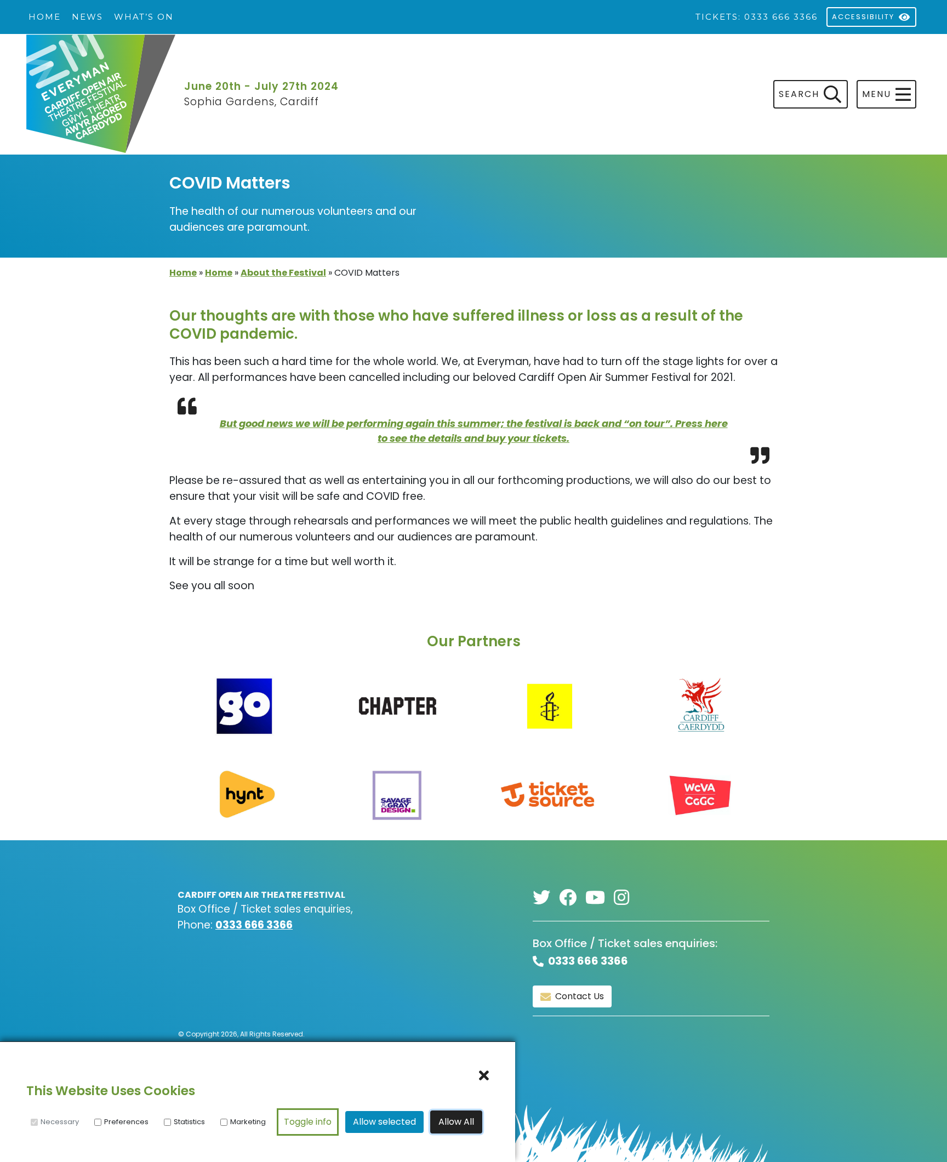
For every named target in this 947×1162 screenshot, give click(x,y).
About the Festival (283, 272)
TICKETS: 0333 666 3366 (756, 17)
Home (44, 17)
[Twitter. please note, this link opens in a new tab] (546, 898)
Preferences (126, 1122)
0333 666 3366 (254, 925)
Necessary (60, 1122)
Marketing (248, 1122)
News (87, 17)
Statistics (189, 1122)
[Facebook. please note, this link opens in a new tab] (572, 898)
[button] (886, 94)
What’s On (144, 17)
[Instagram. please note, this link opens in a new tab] (626, 898)
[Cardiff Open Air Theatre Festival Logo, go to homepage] (100, 95)
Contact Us (579, 996)
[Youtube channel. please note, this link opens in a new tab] (599, 898)
